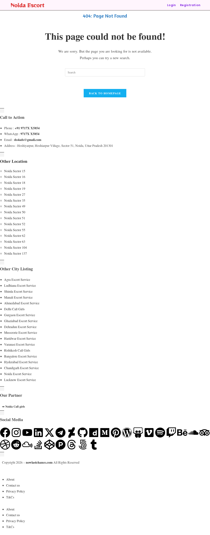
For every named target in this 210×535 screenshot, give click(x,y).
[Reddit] (16, 444)
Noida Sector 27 (14, 194)
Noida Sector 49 (14, 206)
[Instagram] (16, 432)
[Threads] (71, 444)
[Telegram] (60, 432)
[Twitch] (171, 432)
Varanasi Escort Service (19, 344)
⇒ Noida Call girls (13, 406)
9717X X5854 (30, 133)
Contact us (13, 485)
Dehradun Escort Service (20, 327)
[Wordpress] (127, 432)
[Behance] (182, 432)
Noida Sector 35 (14, 200)
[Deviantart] (71, 432)
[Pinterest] (116, 432)
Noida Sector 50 (14, 212)
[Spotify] (160, 432)
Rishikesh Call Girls (17, 350)
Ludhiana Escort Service (20, 285)
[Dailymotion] (94, 432)
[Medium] (105, 432)
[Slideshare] (138, 432)
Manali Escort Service (18, 297)
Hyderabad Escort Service (21, 362)
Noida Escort (27, 5)
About (10, 479)
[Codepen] (49, 444)
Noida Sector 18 (14, 182)
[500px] (83, 444)
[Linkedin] (38, 432)
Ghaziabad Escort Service (21, 321)
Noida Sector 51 (14, 218)
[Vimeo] (149, 432)
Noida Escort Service (18, 374)
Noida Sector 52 (14, 224)
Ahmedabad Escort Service (21, 303)
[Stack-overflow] (38, 444)
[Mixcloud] (27, 444)
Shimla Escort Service (18, 291)
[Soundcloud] (193, 432)
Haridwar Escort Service (20, 338)
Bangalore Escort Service (20, 356)
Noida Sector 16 (14, 176)
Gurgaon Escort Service (19, 315)
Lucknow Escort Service (20, 380)
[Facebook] (5, 432)
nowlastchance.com (39, 462)
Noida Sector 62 (14, 235)
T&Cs (10, 497)
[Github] (83, 432)
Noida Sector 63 (14, 241)
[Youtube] (27, 432)
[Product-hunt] (60, 444)
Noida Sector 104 (15, 247)
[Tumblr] (94, 444)
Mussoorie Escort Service (20, 332)
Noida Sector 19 (14, 188)
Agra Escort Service (17, 279)
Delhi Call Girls (14, 309)
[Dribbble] (5, 444)
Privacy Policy (15, 491)
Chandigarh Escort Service (21, 368)
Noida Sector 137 (15, 253)
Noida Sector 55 (14, 230)
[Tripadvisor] (204, 432)
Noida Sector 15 (14, 171)
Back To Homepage (105, 93)
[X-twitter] (49, 432)
